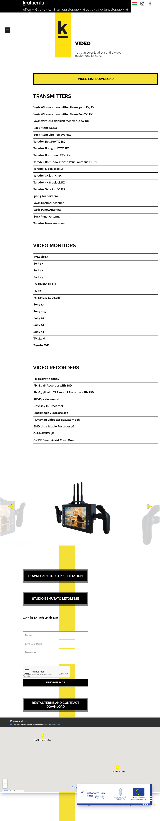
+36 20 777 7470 (91, 9)
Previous (10, 506)
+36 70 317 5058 (43, 9)
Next (149, 506)
